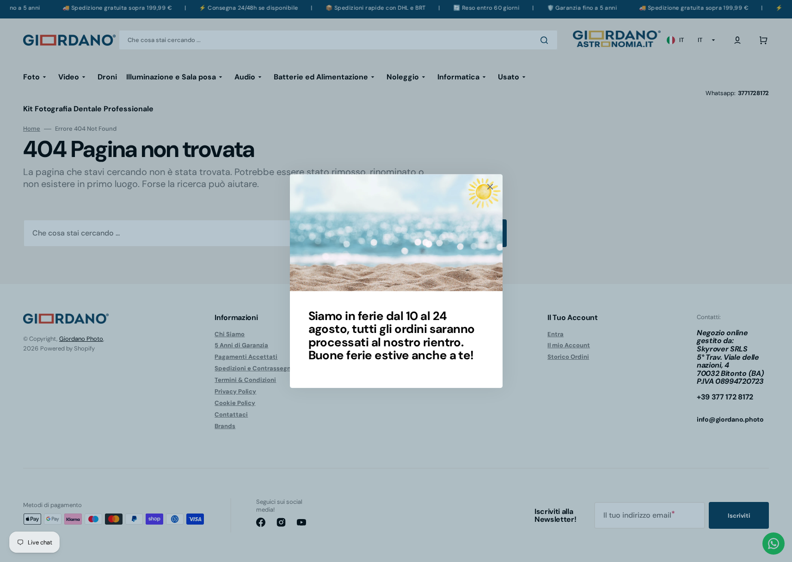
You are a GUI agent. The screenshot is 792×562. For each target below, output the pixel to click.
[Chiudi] (490, 186)
